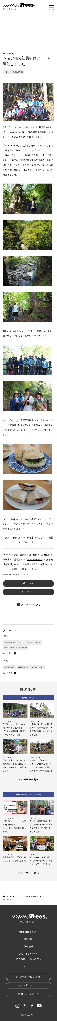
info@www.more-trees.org (15, 574)
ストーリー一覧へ (28, 779)
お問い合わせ (30, 985)
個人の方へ (35, 959)
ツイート (31, 592)
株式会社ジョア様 (28, 127)
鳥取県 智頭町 (18, 72)
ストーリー (28, 966)
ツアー (6, 72)
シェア (30, 584)
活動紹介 (28, 939)
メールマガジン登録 (30, 976)
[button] (9, 653)
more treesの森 (34, 559)
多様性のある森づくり (12, 642)
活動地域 (28, 946)
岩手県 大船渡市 (38, 667)
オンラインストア (30, 994)
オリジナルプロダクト (32, 642)
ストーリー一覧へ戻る (30, 605)
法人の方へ (21, 959)
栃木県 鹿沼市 (23, 667)
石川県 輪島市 (9, 667)
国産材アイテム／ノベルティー (15, 648)
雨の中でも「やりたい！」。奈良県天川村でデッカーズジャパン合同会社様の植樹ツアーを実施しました (41, 767)
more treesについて (28, 932)
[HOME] (4, 897)
